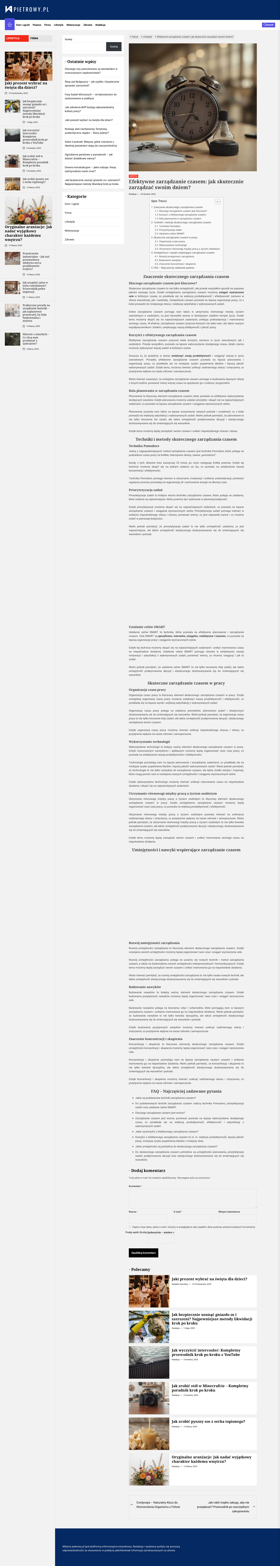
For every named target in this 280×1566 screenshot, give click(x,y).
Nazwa (133, 1212)
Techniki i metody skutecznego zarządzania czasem (182, 222)
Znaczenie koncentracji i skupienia (177, 264)
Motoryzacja (73, 25)
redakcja (133, 194)
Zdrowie (87, 25)
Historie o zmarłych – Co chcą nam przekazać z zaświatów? (36, 338)
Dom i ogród (22, 25)
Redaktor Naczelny (180, 1284)
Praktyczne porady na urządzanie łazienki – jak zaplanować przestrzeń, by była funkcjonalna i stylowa (36, 312)
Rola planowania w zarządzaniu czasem (180, 218)
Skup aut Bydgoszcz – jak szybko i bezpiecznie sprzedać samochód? (92, 84)
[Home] (10, 25)
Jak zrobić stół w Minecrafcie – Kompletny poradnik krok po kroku (35, 160)
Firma (47, 25)
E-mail (178, 1212)
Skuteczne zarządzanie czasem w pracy (175, 237)
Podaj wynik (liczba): (137, 1232)
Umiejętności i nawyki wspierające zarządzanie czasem (184, 252)
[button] (216, 202)
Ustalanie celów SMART (172, 233)
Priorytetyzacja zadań (170, 230)
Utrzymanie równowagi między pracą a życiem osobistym (189, 249)
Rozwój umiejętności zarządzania (176, 256)
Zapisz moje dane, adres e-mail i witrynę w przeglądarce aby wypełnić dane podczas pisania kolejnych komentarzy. (194, 1227)
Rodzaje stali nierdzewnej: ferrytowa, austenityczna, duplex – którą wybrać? (87, 131)
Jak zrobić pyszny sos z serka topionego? (36, 180)
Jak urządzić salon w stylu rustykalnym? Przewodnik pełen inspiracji (35, 287)
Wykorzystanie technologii (173, 245)
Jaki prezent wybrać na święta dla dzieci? (26, 85)
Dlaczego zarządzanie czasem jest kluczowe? (183, 211)
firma (34, 38)
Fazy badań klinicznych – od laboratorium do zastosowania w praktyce (91, 96)
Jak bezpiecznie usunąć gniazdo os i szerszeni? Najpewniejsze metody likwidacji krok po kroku (35, 108)
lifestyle (12, 38)
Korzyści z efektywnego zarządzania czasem (182, 214)
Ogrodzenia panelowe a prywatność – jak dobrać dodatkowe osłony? (89, 156)
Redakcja (100, 25)
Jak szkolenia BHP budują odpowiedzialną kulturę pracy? (89, 109)
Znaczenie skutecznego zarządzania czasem (178, 207)
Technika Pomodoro (169, 226)
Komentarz (136, 1186)
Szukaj (68, 39)
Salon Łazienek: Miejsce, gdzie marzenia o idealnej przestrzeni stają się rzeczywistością (91, 144)
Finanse (37, 25)
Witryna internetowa (229, 1212)
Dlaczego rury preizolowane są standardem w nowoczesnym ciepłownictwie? (91, 71)
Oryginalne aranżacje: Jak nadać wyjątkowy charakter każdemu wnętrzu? (28, 233)
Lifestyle (58, 25)
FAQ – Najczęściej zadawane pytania (174, 268)
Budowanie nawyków (170, 260)
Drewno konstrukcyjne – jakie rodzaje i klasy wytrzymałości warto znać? (90, 169)
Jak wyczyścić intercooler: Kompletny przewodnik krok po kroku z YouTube (35, 136)
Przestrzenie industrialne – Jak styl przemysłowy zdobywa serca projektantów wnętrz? (36, 261)
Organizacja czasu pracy (172, 241)
